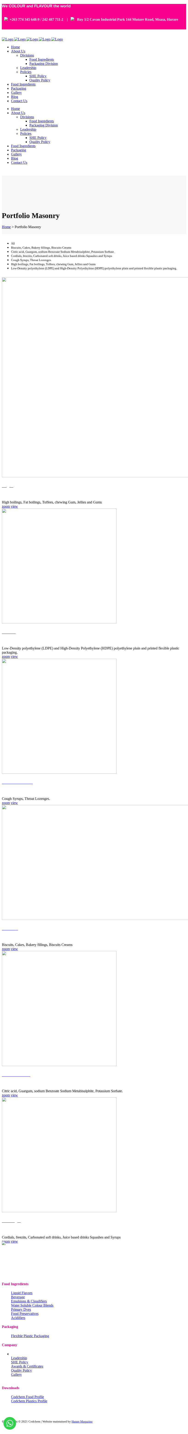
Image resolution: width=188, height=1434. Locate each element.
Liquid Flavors (21, 1293)
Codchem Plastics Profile (29, 1401)
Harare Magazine (82, 1421)
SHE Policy (19, 1362)
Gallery (16, 1375)
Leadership (19, 1358)
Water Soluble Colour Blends (32, 1305)
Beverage (18, 1297)
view (14, 506)
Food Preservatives (25, 1314)
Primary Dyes (21, 1309)
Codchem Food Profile (27, 1397)
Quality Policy (21, 1370)
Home (6, 227)
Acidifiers (18, 1318)
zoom (6, 506)
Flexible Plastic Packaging (30, 1336)
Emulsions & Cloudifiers (29, 1301)
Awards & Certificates (27, 1366)
